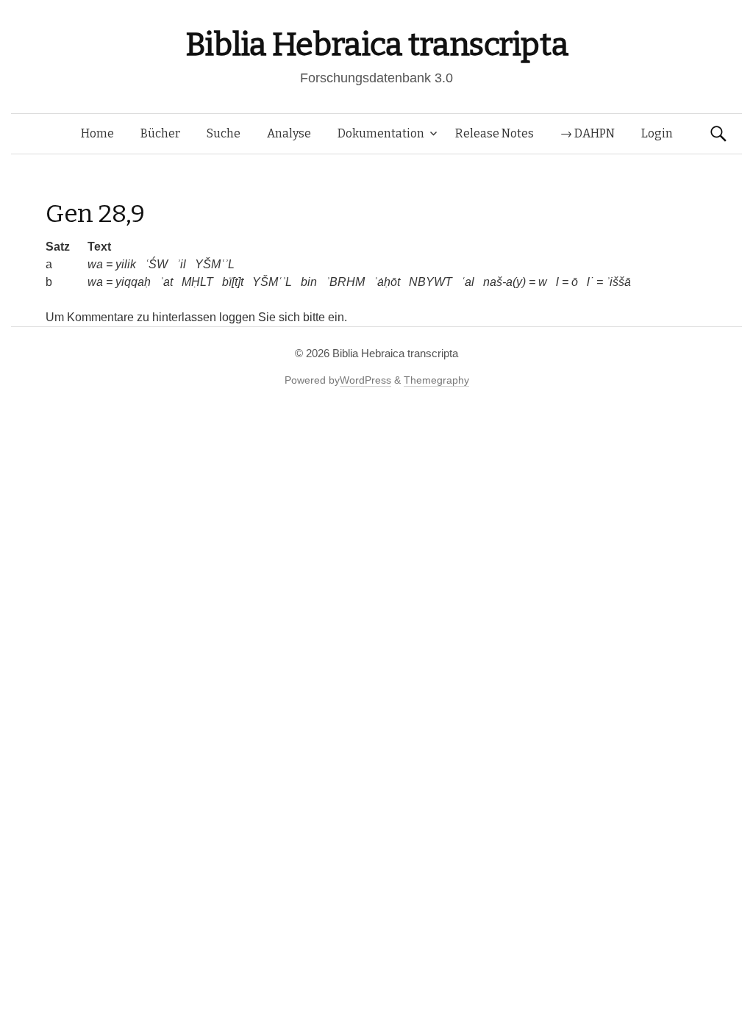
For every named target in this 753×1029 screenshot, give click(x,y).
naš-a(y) (504, 282)
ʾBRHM (345, 282)
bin (309, 282)
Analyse (289, 133)
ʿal (467, 282)
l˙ (590, 282)
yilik (125, 264)
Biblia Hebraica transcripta (376, 44)
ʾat (166, 282)
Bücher (160, 133)
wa (95, 264)
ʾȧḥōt (387, 282)
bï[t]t (232, 282)
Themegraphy (436, 380)
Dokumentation (381, 133)
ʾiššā (618, 282)
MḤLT (197, 282)
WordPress (365, 380)
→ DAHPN (587, 133)
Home (97, 133)
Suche (223, 133)
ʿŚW (156, 264)
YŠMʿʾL (215, 264)
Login (657, 133)
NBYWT (430, 282)
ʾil (181, 264)
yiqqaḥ (133, 282)
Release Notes (494, 133)
